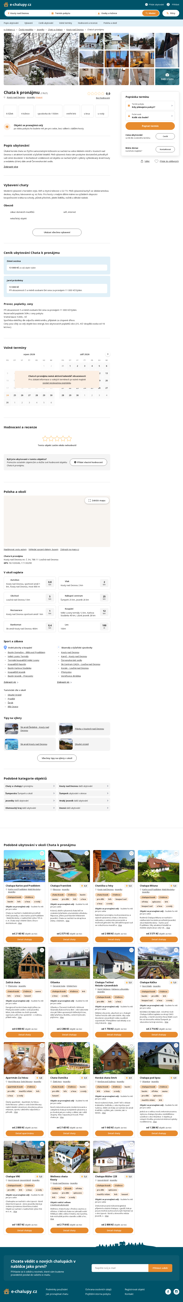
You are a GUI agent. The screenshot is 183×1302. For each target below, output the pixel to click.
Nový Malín (147, 986)
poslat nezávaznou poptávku (57, 382)
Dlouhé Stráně (14, 694)
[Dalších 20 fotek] (69, 866)
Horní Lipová (13, 1180)
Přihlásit (175, 4)
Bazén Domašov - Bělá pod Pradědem (26, 652)
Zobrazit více (11, 166)
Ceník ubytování (46, 23)
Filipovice (57, 889)
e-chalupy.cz (9, 29)
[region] (57, 521)
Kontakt (129, 1294)
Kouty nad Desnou (75, 29)
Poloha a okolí (110, 23)
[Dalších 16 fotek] (24, 963)
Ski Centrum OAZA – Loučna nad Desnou (80, 664)
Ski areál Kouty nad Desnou (33, 744)
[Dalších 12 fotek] (24, 866)
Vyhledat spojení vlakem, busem (43, 549)
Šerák (10, 702)
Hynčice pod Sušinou (107, 1081)
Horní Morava (14, 1081)
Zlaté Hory (57, 1081)
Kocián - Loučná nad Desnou (75, 668)
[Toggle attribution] (107, 544)
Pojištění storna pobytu (98, 1294)
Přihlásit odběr (160, 1268)
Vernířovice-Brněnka (71, 675)
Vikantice (146, 1081)
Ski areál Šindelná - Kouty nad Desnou (34, 729)
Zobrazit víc (10, 682)
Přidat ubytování (156, 4)
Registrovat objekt (135, 1289)
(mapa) (39, 97)
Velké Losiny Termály (18, 656)
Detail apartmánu (25, 1133)
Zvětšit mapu (98, 500)
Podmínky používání (56, 1289)
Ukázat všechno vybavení (57, 232)
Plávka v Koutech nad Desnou (89, 728)
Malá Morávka (34, 889)
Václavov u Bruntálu (120, 989)
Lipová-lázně (25, 1180)
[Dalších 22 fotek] (158, 866)
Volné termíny (65, 23)
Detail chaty (69, 939)
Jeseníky (40, 29)
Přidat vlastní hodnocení (90, 462)
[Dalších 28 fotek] (158, 963)
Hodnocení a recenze (88, 23)
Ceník (165, 136)
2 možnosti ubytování (59, 1205)
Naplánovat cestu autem (15, 549)
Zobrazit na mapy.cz (69, 549)
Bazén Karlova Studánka (19, 668)
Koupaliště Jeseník (16, 672)
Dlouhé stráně (82, 744)
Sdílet (147, 161)
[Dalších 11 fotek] (114, 1058)
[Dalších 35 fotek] (69, 1157)
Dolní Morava (26, 1081)
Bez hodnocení (103, 98)
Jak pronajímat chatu (57, 1294)
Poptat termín (150, 126)
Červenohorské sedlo (71, 660)
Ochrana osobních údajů (98, 1289)
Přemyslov (66, 672)
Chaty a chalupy (55, 29)
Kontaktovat (165, 149)
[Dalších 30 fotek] (114, 963)
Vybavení (28, 23)
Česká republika (26, 29)
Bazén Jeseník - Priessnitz (20, 675)
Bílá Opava (13, 706)
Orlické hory (72, 986)
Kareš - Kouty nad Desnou (74, 656)
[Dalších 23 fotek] (158, 1058)
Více (20, 923)
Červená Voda (59, 986)
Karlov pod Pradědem (17, 889)
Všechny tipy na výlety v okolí (57, 758)
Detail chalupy (24, 939)
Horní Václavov (104, 989)
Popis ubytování (11, 23)
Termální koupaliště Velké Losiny (23, 660)
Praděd (11, 698)
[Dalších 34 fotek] (69, 1058)
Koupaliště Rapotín (17, 664)
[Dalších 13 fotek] (24, 1058)
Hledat (152, 13)
